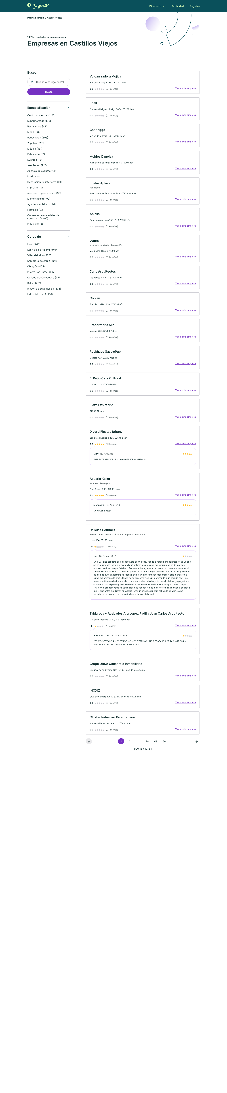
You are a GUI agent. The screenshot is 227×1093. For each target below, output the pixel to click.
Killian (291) (34, 283)
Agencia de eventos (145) (42, 170)
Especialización (38, 108)
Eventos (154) (35, 159)
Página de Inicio (35, 17)
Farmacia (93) (35, 209)
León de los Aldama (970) (42, 249)
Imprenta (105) (35, 187)
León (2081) (34, 244)
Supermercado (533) (39, 120)
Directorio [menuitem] (155, 6)
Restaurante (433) (37, 126)
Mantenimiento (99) (38, 198)
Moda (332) (34, 131)
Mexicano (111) (35, 176)
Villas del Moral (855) (40, 255)
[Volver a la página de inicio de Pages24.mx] (38, 6)
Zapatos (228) (35, 143)
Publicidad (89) (36, 223)
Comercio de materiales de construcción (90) (43, 217)
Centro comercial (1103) (41, 115)
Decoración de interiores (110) (45, 182)
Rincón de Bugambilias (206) (44, 288)
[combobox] (48, 82)
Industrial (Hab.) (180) (40, 294)
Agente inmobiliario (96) (41, 204)
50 (164, 741)
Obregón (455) (36, 266)
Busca (49, 91)
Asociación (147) (37, 165)
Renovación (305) (37, 137)
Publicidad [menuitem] (178, 6)
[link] (143, 82)
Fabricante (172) (36, 154)
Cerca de (34, 236)
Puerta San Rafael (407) (41, 271)
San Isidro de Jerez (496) (42, 260)
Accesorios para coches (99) (44, 193)
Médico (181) (34, 148)
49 (155, 741)
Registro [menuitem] (195, 6)
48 (147, 741)
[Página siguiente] (196, 741)
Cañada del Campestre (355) (44, 277)
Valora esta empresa (185, 88)
